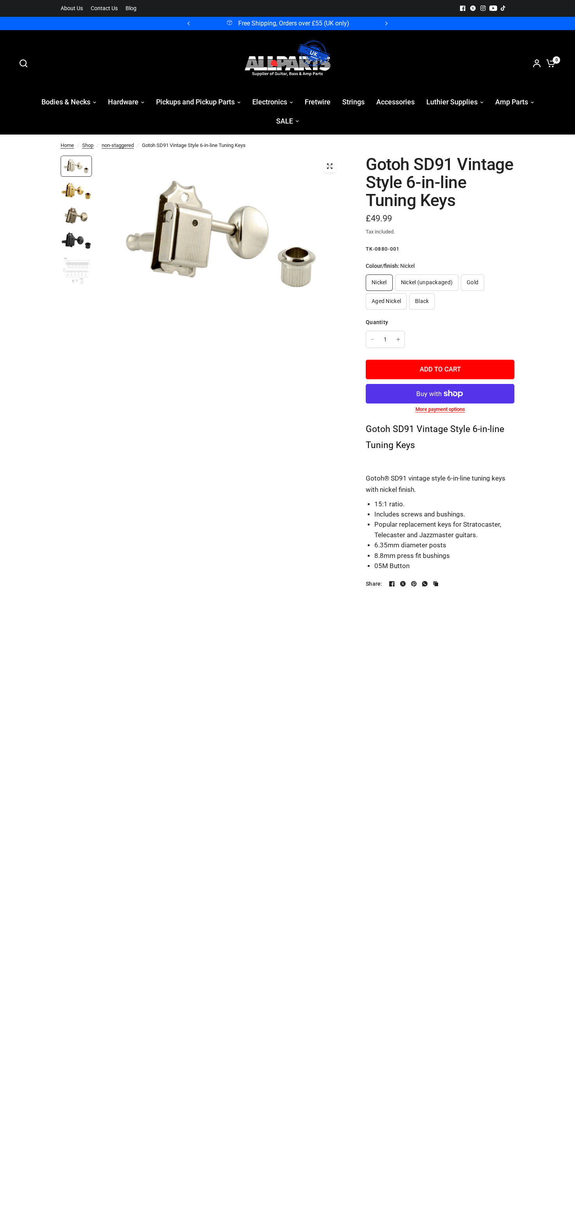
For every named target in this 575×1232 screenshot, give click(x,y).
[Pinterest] (414, 583)
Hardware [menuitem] (123, 102)
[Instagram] (483, 8)
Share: (374, 583)
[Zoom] (330, 166)
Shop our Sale (347, 23)
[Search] (25, 63)
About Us (72, 8)
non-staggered (118, 145)
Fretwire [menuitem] (318, 102)
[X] (473, 8)
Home (67, 145)
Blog (131, 8)
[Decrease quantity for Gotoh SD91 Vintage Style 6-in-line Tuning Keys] (372, 339)
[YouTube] (493, 8)
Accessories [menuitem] (395, 102)
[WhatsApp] (424, 583)
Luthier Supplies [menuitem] (452, 102)
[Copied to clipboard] (435, 583)
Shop (87, 145)
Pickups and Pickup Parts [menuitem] (195, 102)
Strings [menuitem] (353, 102)
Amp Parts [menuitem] (511, 102)
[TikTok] (503, 8)
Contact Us (104, 8)
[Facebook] (463, 8)
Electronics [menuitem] (269, 102)
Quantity (377, 322)
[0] (548, 63)
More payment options (440, 409)
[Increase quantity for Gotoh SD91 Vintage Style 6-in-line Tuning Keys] (398, 339)
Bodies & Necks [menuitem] (65, 102)
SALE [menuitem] (284, 121)
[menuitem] (74, 8)
